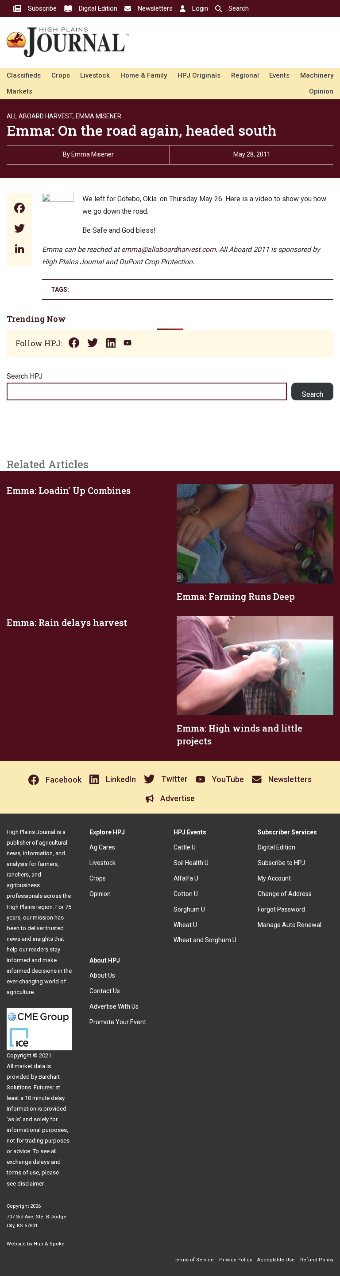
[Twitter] (19, 229)
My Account (274, 878)
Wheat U (185, 924)
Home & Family (143, 75)
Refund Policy (316, 1260)
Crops (60, 75)
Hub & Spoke (49, 1244)
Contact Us (104, 990)
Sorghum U (189, 909)
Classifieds (24, 75)
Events (279, 75)
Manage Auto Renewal (289, 924)
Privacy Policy (235, 1260)
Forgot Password (281, 909)
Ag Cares (102, 847)
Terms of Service (194, 1260)
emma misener (92, 154)
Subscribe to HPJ (281, 862)
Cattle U (185, 847)
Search (312, 394)
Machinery (316, 75)
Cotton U (186, 893)
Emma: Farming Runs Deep (236, 596)
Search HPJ (24, 376)
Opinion (321, 91)
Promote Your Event (117, 1021)
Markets (19, 91)
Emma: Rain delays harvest (67, 622)
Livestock (95, 75)
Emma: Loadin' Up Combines (69, 490)
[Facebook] (19, 209)
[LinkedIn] (19, 250)
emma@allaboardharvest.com (168, 249)
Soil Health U (191, 862)
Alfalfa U (186, 878)
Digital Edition (276, 847)
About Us (102, 975)
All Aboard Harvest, (40, 116)
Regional (245, 75)
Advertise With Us (114, 1006)
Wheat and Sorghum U (205, 939)
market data (30, 1066)
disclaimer (30, 1183)
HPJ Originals (199, 75)
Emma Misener (98, 116)
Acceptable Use (276, 1260)
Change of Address (285, 893)
